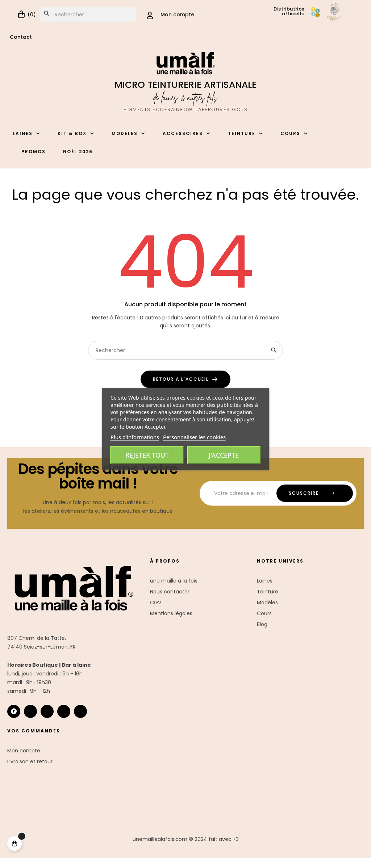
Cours (264, 613)
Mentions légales (171, 613)
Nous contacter (169, 591)
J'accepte (224, 455)
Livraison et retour (30, 761)
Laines (264, 580)
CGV (155, 602)
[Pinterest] (80, 711)
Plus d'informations (135, 437)
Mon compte (23, 750)
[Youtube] (63, 711)
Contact (21, 37)
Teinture (267, 591)
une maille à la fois (173, 580)
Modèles (267, 602)
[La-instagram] (30, 711)
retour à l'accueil (181, 379)
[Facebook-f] (47, 711)
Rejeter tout (147, 455)
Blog (262, 624)
